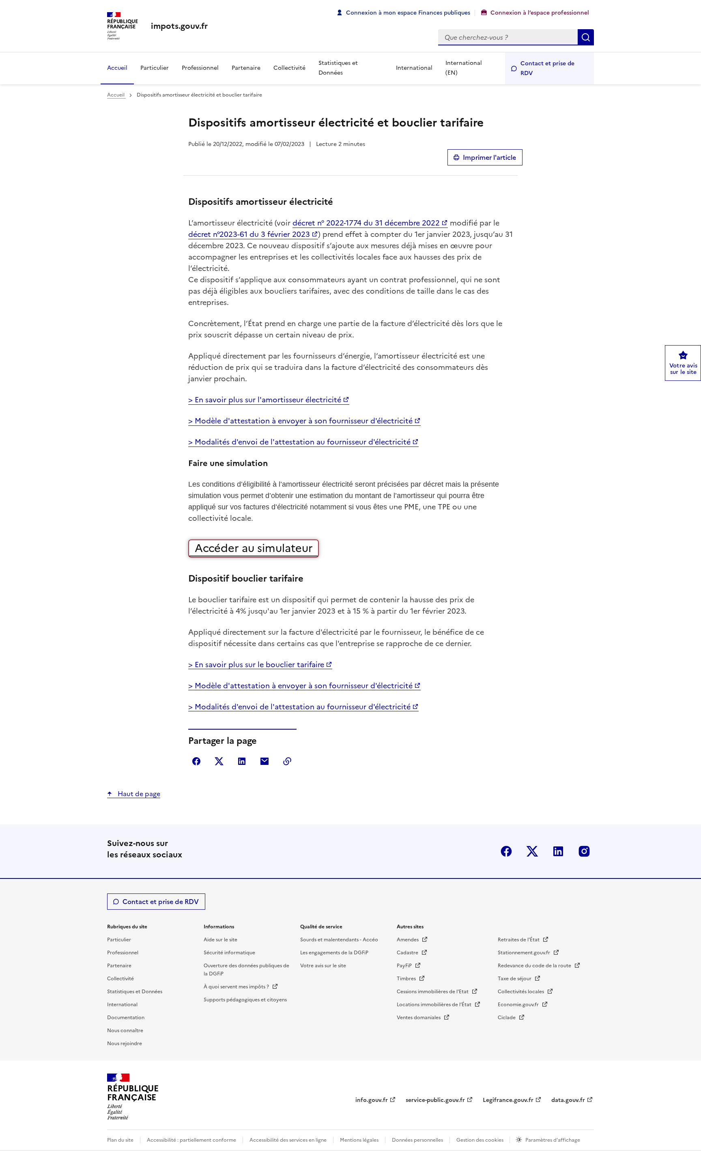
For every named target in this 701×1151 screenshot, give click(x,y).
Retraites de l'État (519, 939)
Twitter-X (532, 851)
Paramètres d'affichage (552, 1140)
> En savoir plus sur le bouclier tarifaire (256, 664)
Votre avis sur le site (323, 965)
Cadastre (408, 952)
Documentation (125, 1017)
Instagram (584, 851)
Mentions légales (359, 1140)
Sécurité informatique (229, 952)
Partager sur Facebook (196, 761)
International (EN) (463, 68)
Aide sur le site (220, 939)
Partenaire (246, 68)
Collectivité (289, 68)
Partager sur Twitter (219, 761)
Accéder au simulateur (254, 548)
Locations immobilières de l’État (435, 1004)
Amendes (408, 939)
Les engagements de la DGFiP (334, 952)
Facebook (506, 851)
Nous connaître (125, 1030)
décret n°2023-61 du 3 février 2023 (249, 234)
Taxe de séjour (515, 978)
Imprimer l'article (489, 157)
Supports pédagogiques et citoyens (245, 999)
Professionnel (200, 68)
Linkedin (558, 851)
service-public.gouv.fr (435, 1100)
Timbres (407, 978)
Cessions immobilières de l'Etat (433, 991)
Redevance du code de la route (535, 965)
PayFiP (405, 965)
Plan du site (120, 1140)
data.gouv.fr (568, 1100)
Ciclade (507, 1017)
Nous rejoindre (124, 1043)
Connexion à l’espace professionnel (539, 13)
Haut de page (138, 794)
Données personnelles (417, 1140)
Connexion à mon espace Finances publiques (408, 13)
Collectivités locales (521, 991)
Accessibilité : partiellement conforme (191, 1140)
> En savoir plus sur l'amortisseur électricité (264, 399)
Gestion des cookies (480, 1140)
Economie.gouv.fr (519, 1004)
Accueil (117, 68)
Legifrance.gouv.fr (508, 1100)
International (414, 68)
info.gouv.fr (371, 1100)
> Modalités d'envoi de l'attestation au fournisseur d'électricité (299, 441)
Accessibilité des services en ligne (288, 1140)
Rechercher (586, 37)
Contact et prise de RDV (547, 68)
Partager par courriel (264, 761)
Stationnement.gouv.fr (524, 952)
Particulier (154, 68)
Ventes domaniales (419, 1017)
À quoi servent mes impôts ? (237, 986)
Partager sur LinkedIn (242, 761)
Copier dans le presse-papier (287, 761)
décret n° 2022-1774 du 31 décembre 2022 (366, 222)
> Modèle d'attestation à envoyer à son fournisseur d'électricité (300, 420)
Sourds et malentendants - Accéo (339, 939)
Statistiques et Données (338, 68)
